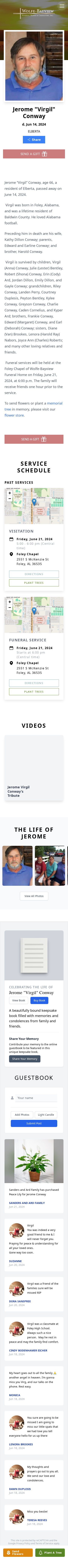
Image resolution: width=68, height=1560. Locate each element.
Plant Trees (34, 583)
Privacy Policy (23, 1543)
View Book (18, 1000)
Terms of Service (44, 1543)
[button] (34, 502)
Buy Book (39, 1000)
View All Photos (34, 896)
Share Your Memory (24, 1059)
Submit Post (34, 1123)
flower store (14, 415)
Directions (34, 574)
